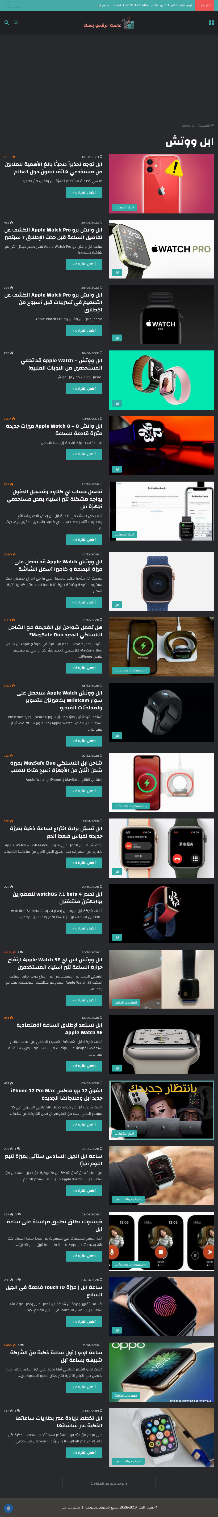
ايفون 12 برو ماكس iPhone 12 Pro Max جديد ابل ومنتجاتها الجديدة (56, 1094)
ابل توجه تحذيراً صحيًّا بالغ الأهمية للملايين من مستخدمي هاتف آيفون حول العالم (53, 168)
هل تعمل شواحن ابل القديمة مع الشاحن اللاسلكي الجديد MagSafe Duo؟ (55, 631)
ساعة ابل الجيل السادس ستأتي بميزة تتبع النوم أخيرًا (53, 1159)
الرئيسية (204, 125)
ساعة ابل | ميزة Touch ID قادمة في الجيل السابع (54, 1291)
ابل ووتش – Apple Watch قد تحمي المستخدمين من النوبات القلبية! (61, 364)
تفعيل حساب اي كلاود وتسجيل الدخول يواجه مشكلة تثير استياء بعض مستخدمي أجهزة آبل (54, 499)
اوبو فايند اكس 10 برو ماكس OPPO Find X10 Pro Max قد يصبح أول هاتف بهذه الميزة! (130, 5)
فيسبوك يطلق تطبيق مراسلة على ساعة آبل (54, 1225)
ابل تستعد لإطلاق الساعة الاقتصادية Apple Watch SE (59, 1028)
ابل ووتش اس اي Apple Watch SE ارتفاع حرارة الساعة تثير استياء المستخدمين (55, 963)
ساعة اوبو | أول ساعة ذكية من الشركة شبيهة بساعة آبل (56, 1356)
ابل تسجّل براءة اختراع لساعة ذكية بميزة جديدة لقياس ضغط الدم (56, 832)
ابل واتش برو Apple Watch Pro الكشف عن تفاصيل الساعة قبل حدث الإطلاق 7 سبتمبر (53, 233)
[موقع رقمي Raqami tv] (109, 22)
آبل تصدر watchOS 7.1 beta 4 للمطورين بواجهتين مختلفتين (57, 897)
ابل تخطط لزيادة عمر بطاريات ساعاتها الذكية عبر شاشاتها (58, 1421)
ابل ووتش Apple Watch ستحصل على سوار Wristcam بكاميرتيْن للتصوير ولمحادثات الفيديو (59, 700)
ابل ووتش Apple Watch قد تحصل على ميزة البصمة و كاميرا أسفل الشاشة (58, 565)
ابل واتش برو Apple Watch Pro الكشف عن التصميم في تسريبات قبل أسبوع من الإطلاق (53, 302)
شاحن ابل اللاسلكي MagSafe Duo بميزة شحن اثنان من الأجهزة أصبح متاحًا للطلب (56, 766)
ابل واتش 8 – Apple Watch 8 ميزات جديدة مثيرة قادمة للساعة (54, 429)
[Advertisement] (109, 76)
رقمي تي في (70, 1507)
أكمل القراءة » (84, 192)
